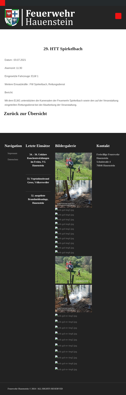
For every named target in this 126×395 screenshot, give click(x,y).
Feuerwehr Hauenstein (18, 389)
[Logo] (63, 17)
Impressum (12, 153)
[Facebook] (2, 3)
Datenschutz (12, 159)
